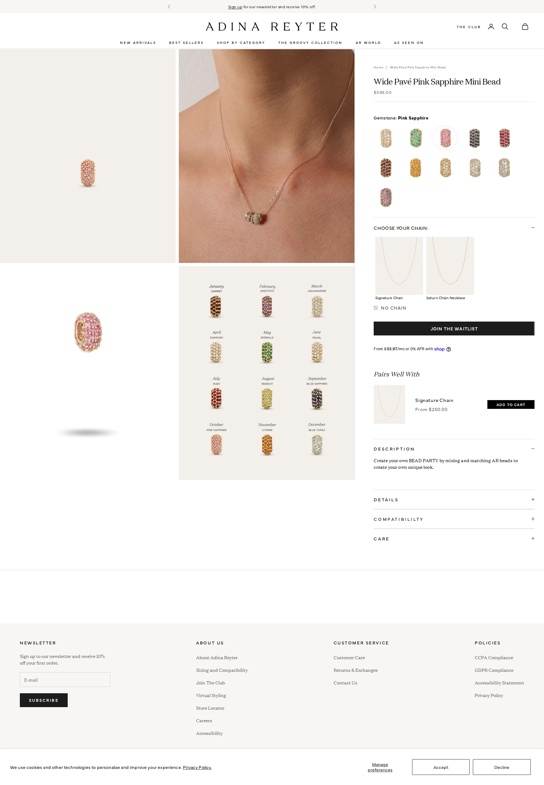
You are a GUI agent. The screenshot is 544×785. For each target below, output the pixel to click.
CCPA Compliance (494, 657)
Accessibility (209, 732)
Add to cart (510, 404)
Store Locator (210, 707)
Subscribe (44, 700)
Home (378, 67)
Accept (441, 767)
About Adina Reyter (217, 657)
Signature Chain (434, 400)
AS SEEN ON (409, 42)
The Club (469, 26)
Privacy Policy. (197, 767)
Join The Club (210, 682)
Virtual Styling (211, 695)
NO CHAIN (393, 308)
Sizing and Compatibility (222, 669)
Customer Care (349, 657)
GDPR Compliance (494, 669)
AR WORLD (368, 42)
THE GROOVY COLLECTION (310, 42)
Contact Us (345, 682)
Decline (501, 767)
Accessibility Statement (499, 682)
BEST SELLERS (186, 42)
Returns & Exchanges (356, 669)
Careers (204, 720)
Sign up (235, 6)
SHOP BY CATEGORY (241, 42)
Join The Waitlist (454, 328)
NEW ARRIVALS (138, 42)
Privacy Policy (489, 695)
